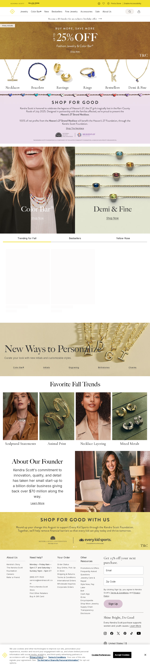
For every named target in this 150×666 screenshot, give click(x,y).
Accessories (86, 11)
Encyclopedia (87, 600)
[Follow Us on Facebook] (111, 634)
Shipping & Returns (66, 574)
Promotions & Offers (90, 568)
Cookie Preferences (101, 655)
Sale (97, 11)
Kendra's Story (13, 564)
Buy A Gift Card (37, 596)
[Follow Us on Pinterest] (124, 634)
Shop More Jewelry (90, 603)
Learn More (38, 503)
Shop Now (37, 218)
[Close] (145, 655)
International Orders (66, 580)
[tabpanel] (75, 280)
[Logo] (12, 11)
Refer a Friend (13, 577)
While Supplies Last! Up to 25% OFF (72, 18)
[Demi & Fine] (112, 190)
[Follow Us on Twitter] (118, 634)
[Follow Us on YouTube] (139, 634)
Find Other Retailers (39, 593)
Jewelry (24, 11)
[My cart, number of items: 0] (138, 11)
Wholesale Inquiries (66, 584)
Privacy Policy (36, 657)
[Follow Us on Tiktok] (131, 634)
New (46, 11)
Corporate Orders (65, 587)
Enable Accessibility (132, 3)
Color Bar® (36, 11)
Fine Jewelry (71, 11)
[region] (75, 655)
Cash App (85, 594)
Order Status (63, 564)
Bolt (82, 590)
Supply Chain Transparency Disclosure (87, 610)
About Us (107, 11)
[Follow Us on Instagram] (105, 634)
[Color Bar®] (37, 190)
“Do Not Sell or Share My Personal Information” (58, 660)
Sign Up (113, 603)
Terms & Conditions (66, 577)
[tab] (27, 238)
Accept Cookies (122, 655)
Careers (10, 574)
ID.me (83, 597)
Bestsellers (57, 11)
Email (108, 570)
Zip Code (111, 581)
